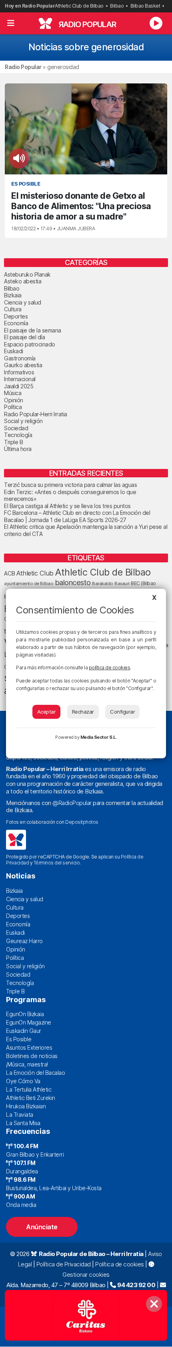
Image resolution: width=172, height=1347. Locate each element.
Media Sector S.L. (98, 737)
